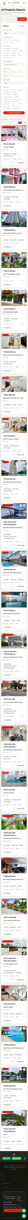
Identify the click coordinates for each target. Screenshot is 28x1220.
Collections (5, 1187)
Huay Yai (20, 55)
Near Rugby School (16, 108)
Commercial (6, 42)
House (10, 40)
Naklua (18, 53)
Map (25, 122)
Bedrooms (6, 80)
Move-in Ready (16, 106)
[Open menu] (24, 2)
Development (7, 61)
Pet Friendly (15, 94)
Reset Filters (22, 26)
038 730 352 (16, 3)
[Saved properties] (9, 3)
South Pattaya (7, 51)
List (20, 122)
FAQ (15, 1207)
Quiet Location (7, 103)
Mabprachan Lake (8, 57)
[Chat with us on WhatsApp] (24, 1216)
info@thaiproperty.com (11, 1204)
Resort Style (19, 103)
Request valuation (14, 1210)
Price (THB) (6, 68)
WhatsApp (17, 1158)
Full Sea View (13, 90)
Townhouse (16, 40)
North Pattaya (15, 48)
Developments (6, 1183)
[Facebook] (24, 1158)
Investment (16, 96)
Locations (19, 1207)
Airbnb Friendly (7, 99)
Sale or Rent (7, 30)
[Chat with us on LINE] (24, 1211)
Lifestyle (6, 87)
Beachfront (20, 90)
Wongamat (6, 55)
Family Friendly (7, 94)
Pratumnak (13, 53)
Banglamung (13, 55)
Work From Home (15, 101)
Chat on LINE (6, 1158)
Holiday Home (7, 101)
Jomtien (21, 51)
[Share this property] (24, 127)
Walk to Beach (7, 92)
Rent (3, 1179)
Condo (5, 40)
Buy (3, 1175)
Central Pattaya (7, 48)
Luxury (13, 103)
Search (23, 19)
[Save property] (21, 127)
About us (6, 1207)
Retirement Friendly (8, 96)
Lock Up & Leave (16, 99)
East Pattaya (14, 51)
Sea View (6, 90)
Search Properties (15, 112)
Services (11, 1207)
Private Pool (14, 92)
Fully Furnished (7, 106)
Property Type (8, 37)
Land (12, 42)
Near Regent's (7, 108)
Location (6, 46)
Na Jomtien (6, 53)
